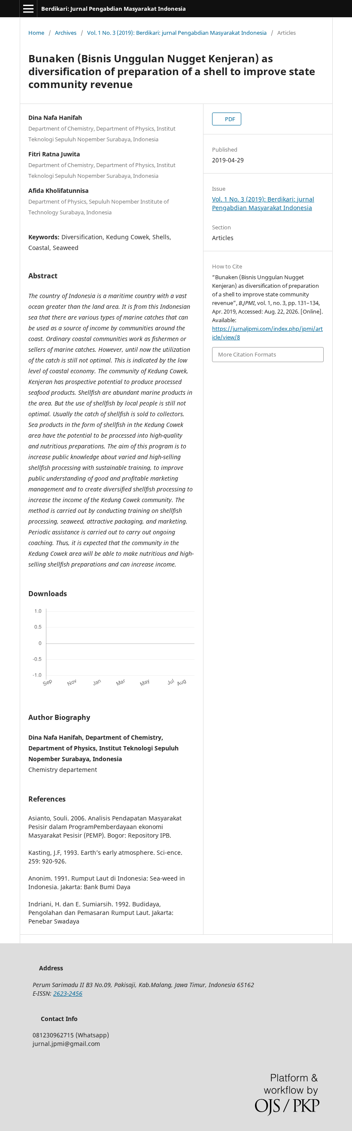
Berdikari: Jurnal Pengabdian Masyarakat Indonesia (113, 8)
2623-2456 (67, 993)
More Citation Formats (247, 354)
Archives (65, 33)
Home (36, 33)
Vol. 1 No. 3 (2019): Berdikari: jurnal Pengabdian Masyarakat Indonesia (177, 33)
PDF (229, 119)
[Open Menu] (28, 8)
